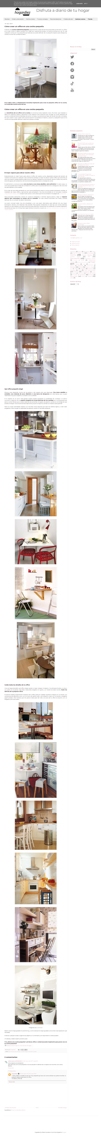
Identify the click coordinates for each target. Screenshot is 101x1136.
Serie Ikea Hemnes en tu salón (86, 214)
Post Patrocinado (32, 1051)
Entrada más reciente (10, 1107)
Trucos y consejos (42, 19)
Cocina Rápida (87, 255)
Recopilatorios (85, 271)
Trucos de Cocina (90, 273)
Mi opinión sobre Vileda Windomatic (84, 224)
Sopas (93, 271)
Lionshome (62, 193)
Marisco (72, 265)
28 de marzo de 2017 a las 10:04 (28, 1073)
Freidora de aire (68, 19)
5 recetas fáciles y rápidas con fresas (85, 204)
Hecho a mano (30, 19)
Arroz (79, 251)
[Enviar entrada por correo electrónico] (19, 1049)
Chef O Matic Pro (78, 253)
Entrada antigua (62, 1107)
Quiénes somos (75, 243)
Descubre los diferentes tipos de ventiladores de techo (86, 164)
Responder (11, 1068)
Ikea (84, 264)
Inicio (37, 1107)
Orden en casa (89, 267)
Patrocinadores (75, 245)
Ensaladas (75, 260)
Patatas (83, 268)
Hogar (26, 1051)
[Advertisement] (82, 33)
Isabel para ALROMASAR (15, 1061)
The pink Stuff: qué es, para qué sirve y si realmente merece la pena (86, 144)
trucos (90, 276)
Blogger (64, 1132)
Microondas (90, 265)
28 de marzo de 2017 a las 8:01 (30, 1061)
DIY (89, 256)
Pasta (76, 268)
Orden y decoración (18, 19)
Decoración (11, 1051)
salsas (83, 276)
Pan (71, 268)
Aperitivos (72, 251)
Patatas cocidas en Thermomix (86, 194)
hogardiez (15, 1073)
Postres (76, 271)
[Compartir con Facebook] (25, 1049)
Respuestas (13, 1071)
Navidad (72, 267)
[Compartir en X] (24, 1049)
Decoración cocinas (19, 1051)
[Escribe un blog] (22, 1049)
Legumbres (91, 264)
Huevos (77, 264)
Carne (93, 251)
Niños (80, 267)
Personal (90, 268)
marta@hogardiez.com (76, 237)
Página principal (75, 241)
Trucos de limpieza (79, 274)
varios (71, 278)
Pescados (72, 270)
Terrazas (74, 273)
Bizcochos (86, 251)
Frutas (82, 260)
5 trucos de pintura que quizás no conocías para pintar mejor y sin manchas (86, 186)
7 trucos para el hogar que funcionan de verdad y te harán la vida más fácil (86, 175)
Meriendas (80, 265)
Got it (85, 3)
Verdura (91, 274)
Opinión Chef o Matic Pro (84, 134)
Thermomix (81, 273)
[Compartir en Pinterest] (27, 1049)
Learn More (79, 3)
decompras (73, 276)
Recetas (7, 19)
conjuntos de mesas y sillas (12, 193)
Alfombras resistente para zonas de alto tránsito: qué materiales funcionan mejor (86, 155)
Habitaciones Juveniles (82, 262)
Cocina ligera (75, 256)
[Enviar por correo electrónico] (21, 1049)
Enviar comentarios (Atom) (18, 1110)
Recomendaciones (55, 19)
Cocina (73, 255)
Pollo (79, 270)
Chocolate (90, 253)
